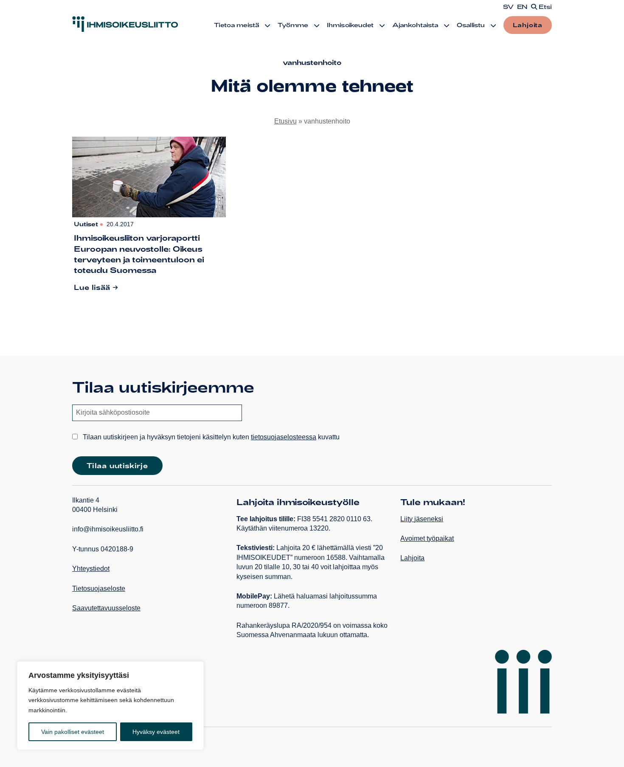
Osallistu (471, 24)
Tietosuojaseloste (98, 588)
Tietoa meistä (236, 24)
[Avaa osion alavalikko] (267, 25)
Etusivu (285, 121)
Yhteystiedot (91, 568)
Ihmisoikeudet (350, 24)
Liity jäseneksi (421, 519)
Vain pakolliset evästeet (72, 731)
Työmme (293, 24)
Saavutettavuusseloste (106, 608)
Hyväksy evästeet (156, 731)
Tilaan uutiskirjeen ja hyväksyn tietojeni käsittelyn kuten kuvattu (210, 437)
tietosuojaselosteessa (283, 437)
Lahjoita (527, 24)
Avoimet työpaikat (427, 538)
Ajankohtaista (415, 24)
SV (508, 6)
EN (522, 6)
